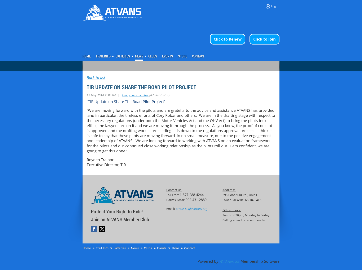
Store (175, 248)
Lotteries (120, 248)
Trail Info (102, 248)
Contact (189, 248)
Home (87, 248)
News (135, 248)
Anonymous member (135, 95)
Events (161, 248)
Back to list (96, 77)
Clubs (148, 248)
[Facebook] (94, 229)
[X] (102, 229)
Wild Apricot (229, 261)
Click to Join (264, 39)
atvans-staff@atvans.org (191, 209)
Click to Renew (228, 39)
